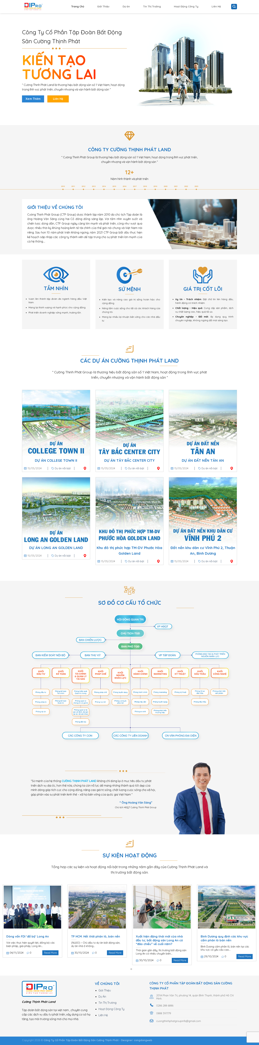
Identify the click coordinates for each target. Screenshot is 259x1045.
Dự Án (102, 996)
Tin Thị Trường (152, 6)
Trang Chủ (77, 6)
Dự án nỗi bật (63, 468)
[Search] (234, 6)
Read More (50, 952)
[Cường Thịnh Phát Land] (39, 6)
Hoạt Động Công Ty (186, 6)
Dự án (126, 6)
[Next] (249, 914)
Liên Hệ (216, 6)
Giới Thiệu (103, 6)
